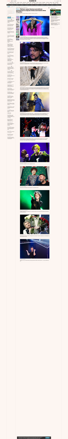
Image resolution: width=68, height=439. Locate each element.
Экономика (18, 2)
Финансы (21, 2)
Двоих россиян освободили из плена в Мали (10, 132)
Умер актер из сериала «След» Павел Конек (10, 134)
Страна (32, 3)
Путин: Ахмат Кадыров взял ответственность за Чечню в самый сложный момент (10, 49)
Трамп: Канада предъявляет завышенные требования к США (10, 36)
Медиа (30, 2)
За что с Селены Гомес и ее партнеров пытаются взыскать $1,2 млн (10, 64)
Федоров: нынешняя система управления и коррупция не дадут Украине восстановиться (10, 45)
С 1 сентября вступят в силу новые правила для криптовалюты (10, 82)
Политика (37, 2)
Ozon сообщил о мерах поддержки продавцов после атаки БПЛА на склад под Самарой (10, 116)
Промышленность (36, 3)
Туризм (57, 3)
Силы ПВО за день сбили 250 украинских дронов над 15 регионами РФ (10, 138)
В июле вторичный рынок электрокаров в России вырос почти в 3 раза (10, 25)
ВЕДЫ (9, 3)
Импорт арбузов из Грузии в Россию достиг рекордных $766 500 (10, 104)
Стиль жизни (47, 2)
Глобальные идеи (12, 2)
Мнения (53, 2)
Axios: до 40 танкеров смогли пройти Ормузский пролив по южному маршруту (10, 124)
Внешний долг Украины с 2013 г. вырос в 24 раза (10, 79)
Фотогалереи (56, 2)
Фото (22, 7)
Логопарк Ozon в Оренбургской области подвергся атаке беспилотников (10, 59)
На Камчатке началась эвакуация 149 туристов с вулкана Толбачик (10, 97)
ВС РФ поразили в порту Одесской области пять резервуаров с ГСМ (10, 29)
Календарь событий (8, 6)
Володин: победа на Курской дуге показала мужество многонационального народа (10, 40)
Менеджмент (43, 2)
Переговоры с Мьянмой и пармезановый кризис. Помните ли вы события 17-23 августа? (10, 68)
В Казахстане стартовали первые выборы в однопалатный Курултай (10, 86)
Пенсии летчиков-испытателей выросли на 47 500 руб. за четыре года (10, 89)
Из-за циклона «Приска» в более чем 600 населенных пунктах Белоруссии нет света (10, 128)
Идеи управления (17, 3)
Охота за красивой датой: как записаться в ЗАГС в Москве (10, 53)
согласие (29, 437)
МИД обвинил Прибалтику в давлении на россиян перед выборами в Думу (10, 100)
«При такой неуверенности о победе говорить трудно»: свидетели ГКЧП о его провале (10, 21)
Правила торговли (12, 3)
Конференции (54, 3)
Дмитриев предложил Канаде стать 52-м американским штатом (10, 120)
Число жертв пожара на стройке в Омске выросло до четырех (10, 56)
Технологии (28, 2)
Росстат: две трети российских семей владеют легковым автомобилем (10, 93)
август (13, 6)
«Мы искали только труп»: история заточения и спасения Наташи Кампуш (10, 72)
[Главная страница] (32, 1)
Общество (40, 2)
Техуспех (46, 3)
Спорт (51, 3)
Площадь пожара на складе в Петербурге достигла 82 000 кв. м (10, 107)
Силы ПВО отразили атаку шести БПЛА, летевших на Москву (10, 111)
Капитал (30, 3)
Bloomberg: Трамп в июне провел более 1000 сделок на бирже (10, 32)
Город (20, 3)
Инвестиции (24, 2)
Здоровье (49, 3)
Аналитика (27, 3)
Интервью (51, 2)
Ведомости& (23, 3)
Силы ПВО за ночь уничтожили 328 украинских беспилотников (10, 76)
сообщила (44, 38)
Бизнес (15, 2)
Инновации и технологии (41, 3)
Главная (17, 7)
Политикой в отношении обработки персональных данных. (33, 438)
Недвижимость (34, 2)
